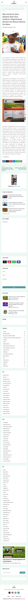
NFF (14, 358)
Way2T (13, 598)
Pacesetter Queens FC (7, 454)
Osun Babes (5, 452)
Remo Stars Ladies (7, 456)
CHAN (14, 341)
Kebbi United (6, 514)
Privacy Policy (18, 596)
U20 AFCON (14, 362)
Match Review (14, 355)
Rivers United (6, 407)
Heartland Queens (7, 444)
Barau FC (5, 377)
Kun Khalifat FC (6, 395)
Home (3, 8)
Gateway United (6, 500)
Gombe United (6, 504)
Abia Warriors (6, 375)
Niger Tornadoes (6, 401)
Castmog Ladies (6, 430)
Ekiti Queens (5, 440)
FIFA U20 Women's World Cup (14, 347)
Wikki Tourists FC (6, 413)
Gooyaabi (23, 598)
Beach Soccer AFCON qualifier (14, 335)
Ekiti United (5, 494)
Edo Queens (5, 438)
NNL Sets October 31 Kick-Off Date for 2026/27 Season (16, 311)
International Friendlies (14, 353)
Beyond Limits (6, 480)
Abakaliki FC (5, 472)
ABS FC (4, 469)
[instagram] (9, 262)
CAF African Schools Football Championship (14, 337)
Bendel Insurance (6, 381)
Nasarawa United (6, 399)
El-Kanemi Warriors (7, 383)
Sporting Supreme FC (7, 534)
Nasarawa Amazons (7, 450)
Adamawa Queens (6, 424)
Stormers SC (5, 536)
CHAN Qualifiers (14, 343)
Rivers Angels (6, 458)
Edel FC (4, 492)
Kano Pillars (5, 391)
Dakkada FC (5, 488)
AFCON (14, 331)
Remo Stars (5, 405)
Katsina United (6, 393)
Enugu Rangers (6, 385)
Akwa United (5, 478)
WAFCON (14, 364)
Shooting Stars (6, 409)
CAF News (14, 339)
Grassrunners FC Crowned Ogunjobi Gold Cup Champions (17, 297)
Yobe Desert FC (6, 540)
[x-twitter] (5, 262)
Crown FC (5, 486)
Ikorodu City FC (6, 389)
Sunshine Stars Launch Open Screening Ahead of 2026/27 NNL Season (15, 196)
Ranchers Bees (6, 522)
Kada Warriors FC (6, 512)
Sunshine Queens (6, 461)
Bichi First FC (5, 482)
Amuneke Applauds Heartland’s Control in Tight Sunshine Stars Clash (16, 203)
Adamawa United (6, 476)
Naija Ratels (5, 448)
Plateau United (6, 403)
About (13, 596)
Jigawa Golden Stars (7, 510)
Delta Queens (6, 436)
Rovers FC (5, 524)
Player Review (14, 360)
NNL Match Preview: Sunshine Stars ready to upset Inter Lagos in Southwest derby (16, 210)
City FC (4, 484)
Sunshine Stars (8, 8)
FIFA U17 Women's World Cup (14, 345)
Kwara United (6, 397)
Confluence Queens (7, 432)
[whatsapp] (14, 262)
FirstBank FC (5, 498)
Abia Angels (5, 422)
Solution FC (5, 530)
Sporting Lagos (6, 532)
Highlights (14, 351)
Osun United (5, 520)
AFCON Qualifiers (14, 333)
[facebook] (19, 262)
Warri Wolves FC (6, 411)
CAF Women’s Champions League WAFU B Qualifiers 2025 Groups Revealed (16, 304)
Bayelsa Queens (6, 428)
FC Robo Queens (6, 442)
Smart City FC (5, 526)
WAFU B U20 (14, 366)
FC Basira (5, 496)
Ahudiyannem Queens (7, 426)
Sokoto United (6, 528)
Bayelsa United (6, 379)
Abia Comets (5, 474)
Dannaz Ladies (6, 434)
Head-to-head (14, 349)
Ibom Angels (5, 446)
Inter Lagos (5, 508)
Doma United (6, 490)
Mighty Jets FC (6, 518)
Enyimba (5, 387)
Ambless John (16, 186)
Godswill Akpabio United (8, 502)
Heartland (5, 506)
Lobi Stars (5, 516)
